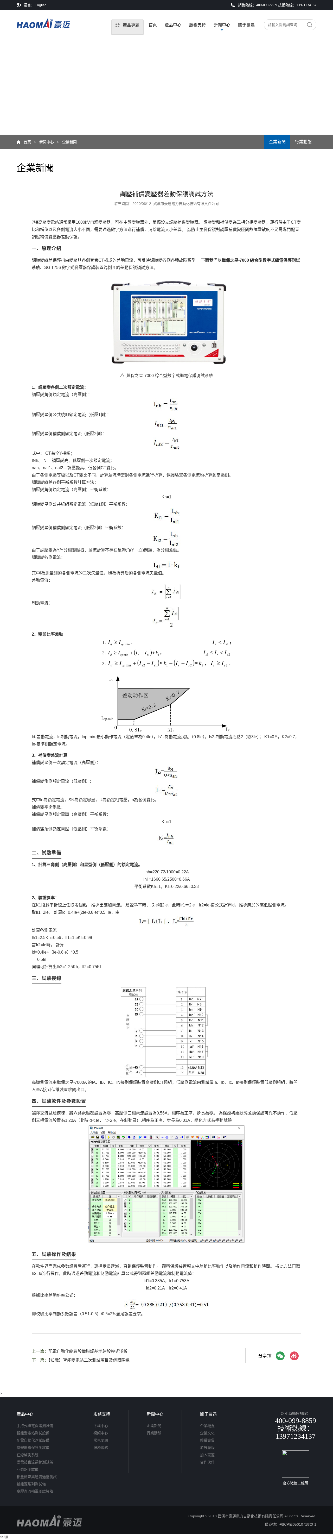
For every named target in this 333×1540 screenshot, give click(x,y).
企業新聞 (277, 142)
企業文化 (207, 1433)
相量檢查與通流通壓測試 (37, 1477)
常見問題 (100, 1440)
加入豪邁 (207, 1455)
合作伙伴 (207, 1462)
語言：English (35, 5)
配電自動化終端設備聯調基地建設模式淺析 (87, 1351)
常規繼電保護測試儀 (33, 1447)
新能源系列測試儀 (31, 1484)
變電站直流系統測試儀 (35, 1462)
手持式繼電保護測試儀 (35, 1426)
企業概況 (207, 1426)
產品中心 (173, 25)
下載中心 (100, 1426)
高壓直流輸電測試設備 (35, 1491)
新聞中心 (222, 25)
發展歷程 (207, 1447)
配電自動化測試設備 (33, 1440)
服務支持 (197, 25)
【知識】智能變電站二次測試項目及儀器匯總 (89, 1360)
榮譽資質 (207, 1440)
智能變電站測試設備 (33, 1433)
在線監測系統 (28, 1455)
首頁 (153, 25)
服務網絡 (100, 1447)
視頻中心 (100, 1433)
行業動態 (303, 142)
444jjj (4, 1537)
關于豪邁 (246, 25)
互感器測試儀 (28, 1469)
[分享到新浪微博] (294, 1355)
